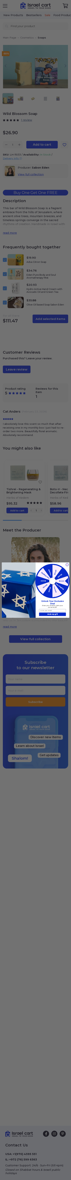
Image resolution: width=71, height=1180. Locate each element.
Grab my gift (52, 614)
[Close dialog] (67, 564)
